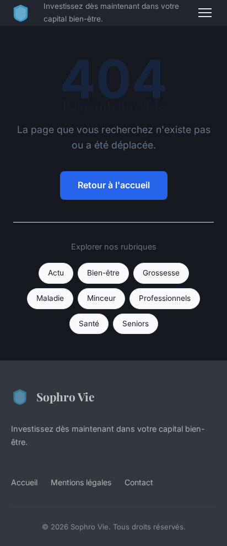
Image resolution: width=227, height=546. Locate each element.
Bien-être (103, 272)
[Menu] (205, 13)
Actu (56, 272)
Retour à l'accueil (114, 184)
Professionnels (165, 298)
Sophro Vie (65, 396)
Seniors (135, 323)
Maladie (50, 298)
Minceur (101, 298)
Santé (89, 323)
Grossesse (161, 272)
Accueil (24, 482)
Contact (139, 482)
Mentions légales (81, 482)
